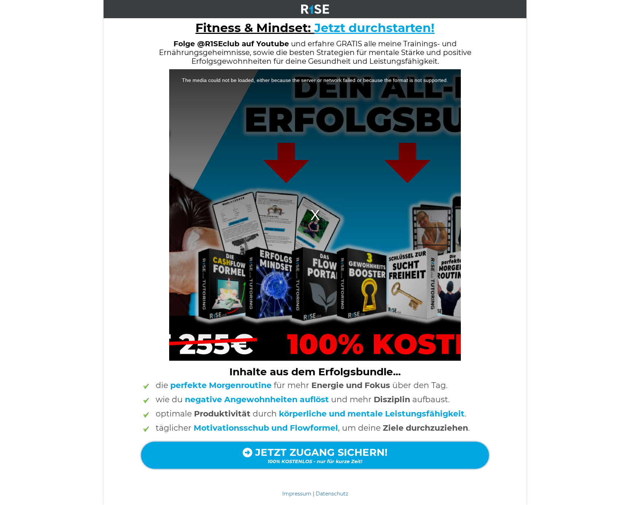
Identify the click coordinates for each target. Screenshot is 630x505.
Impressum (296, 493)
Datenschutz (332, 493)
